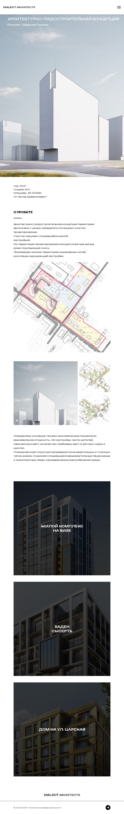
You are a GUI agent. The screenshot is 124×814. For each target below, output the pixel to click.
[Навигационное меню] (119, 7)
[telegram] (108, 807)
